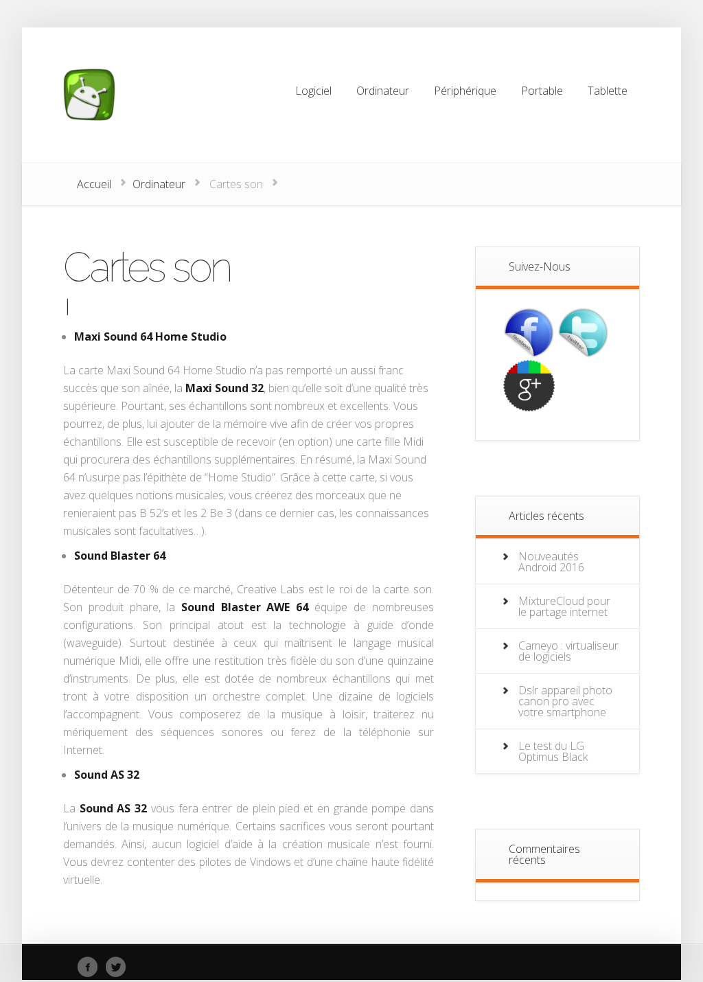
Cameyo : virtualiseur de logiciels (568, 651)
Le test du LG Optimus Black (553, 751)
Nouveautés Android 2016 (551, 562)
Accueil (94, 184)
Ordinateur (158, 184)
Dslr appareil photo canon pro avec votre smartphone (565, 701)
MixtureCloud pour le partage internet (564, 606)
